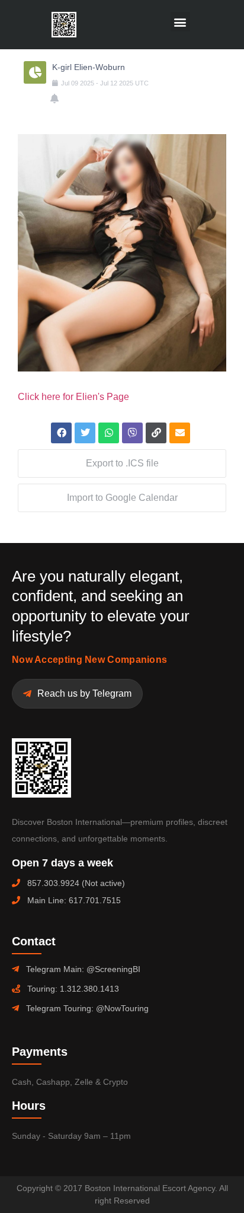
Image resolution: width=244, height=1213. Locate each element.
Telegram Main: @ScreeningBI (83, 969)
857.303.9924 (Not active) (76, 883)
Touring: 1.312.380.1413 (73, 988)
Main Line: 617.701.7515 (74, 900)
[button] (180, 21)
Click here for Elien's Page (73, 397)
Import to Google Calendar (122, 498)
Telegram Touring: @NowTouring (87, 1008)
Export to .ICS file (122, 463)
